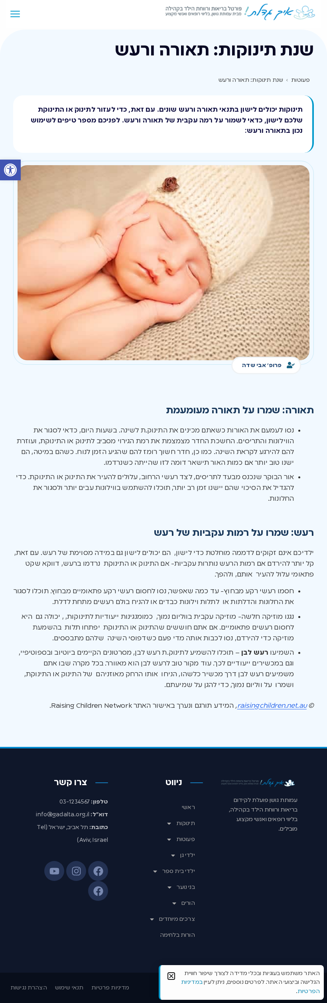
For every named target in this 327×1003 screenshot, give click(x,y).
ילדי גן (187, 855)
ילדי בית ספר (178, 871)
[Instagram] (76, 871)
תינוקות (185, 823)
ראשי (188, 807)
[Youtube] (54, 871)
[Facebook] (98, 871)
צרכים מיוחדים (177, 919)
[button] (10, 170)
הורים (188, 903)
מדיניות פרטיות (110, 988)
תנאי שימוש (69, 988)
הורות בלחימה (177, 935)
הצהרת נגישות (28, 988)
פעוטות (185, 839)
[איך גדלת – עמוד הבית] (241, 12)
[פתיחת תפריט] (15, 14)
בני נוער (186, 887)
